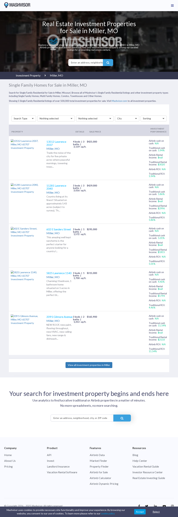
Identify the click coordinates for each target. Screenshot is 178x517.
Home (8, 455)
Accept (140, 511)
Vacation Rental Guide (145, 466)
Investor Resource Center (147, 472)
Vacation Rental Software (62, 472)
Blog (135, 455)
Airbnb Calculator (100, 478)
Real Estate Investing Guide (148, 478)
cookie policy (108, 513)
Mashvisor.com (119, 100)
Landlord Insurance (58, 466)
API (49, 455)
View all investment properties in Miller (89, 364)
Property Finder (99, 466)
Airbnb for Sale (99, 472)
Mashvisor (37, 505)
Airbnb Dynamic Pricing (104, 483)
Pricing (8, 466)
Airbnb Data (97, 455)
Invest (50, 460)
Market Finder (98, 460)
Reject (156, 511)
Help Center (139, 460)
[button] (23, 118)
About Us (10, 460)
